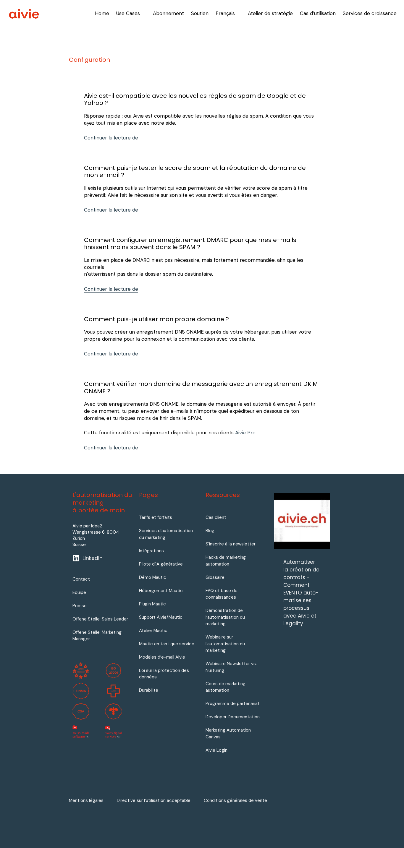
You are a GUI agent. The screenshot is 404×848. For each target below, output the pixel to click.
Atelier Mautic (153, 630)
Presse (79, 606)
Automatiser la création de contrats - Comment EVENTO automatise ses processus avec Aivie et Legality (301, 592)
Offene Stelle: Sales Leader (100, 619)
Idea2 (96, 526)
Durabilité (148, 690)
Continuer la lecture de (111, 137)
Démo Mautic (152, 577)
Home (102, 13)
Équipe (79, 592)
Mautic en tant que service (166, 644)
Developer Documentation (233, 717)
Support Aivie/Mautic (160, 617)
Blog (210, 531)
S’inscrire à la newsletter (231, 544)
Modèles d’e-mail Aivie (162, 657)
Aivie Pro (245, 432)
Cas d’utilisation (318, 13)
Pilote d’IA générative (161, 564)
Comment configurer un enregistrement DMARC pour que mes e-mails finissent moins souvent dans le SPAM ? (190, 243)
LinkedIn (93, 558)
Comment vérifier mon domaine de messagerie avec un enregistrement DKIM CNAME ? (201, 387)
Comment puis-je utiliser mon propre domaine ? (156, 319)
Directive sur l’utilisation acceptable (153, 800)
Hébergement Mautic (161, 591)
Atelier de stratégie (270, 13)
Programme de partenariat (233, 703)
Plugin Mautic (152, 604)
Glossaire (215, 577)
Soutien (200, 13)
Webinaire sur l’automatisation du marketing (225, 643)
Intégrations (151, 551)
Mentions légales (86, 800)
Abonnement (168, 13)
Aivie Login (216, 750)
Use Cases (128, 13)
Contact (81, 579)
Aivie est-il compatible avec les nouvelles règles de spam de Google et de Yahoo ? (195, 99)
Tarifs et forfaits (155, 517)
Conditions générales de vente (235, 800)
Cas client (216, 517)
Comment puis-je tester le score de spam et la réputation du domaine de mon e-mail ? (195, 171)
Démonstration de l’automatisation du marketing (225, 617)
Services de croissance (370, 13)
